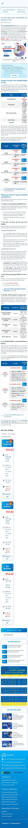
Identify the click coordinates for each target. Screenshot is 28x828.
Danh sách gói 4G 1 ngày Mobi (10, 782)
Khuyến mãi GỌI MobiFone (9, 802)
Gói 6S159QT (7, 567)
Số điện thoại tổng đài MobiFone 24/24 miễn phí (13, 11)
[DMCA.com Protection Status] (6, 772)
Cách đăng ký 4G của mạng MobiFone (14, 189)
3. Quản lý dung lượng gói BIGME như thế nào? (13, 73)
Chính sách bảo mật (7, 816)
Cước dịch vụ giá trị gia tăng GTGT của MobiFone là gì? (18, 745)
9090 (24, 768)
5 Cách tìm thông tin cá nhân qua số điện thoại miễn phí (18, 726)
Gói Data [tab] (4, 434)
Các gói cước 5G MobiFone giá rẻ (12, 415)
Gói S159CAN (7, 443)
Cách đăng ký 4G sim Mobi (8, 780)
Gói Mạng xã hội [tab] (6, 436)
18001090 (17, 768)
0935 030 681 (22, 765)
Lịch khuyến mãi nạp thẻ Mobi (9, 792)
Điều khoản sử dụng (7, 814)
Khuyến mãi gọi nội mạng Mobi (10, 804)
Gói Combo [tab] (12, 434)
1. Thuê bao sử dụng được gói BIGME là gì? (12, 70)
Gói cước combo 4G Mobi (8, 785)
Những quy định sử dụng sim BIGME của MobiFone (13, 68)
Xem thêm (14, 75)
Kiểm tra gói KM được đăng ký (9, 799)
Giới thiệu (4, 811)
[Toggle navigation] (2, 3)
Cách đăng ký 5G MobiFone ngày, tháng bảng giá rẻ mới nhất (18, 735)
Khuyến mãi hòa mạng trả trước (10, 794)
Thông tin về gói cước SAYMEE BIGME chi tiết (12, 67)
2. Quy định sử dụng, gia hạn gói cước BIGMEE (13, 71)
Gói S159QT (7, 505)
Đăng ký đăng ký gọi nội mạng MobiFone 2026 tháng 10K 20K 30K (18, 717)
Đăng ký (24, 151)
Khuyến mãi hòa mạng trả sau (9, 797)
